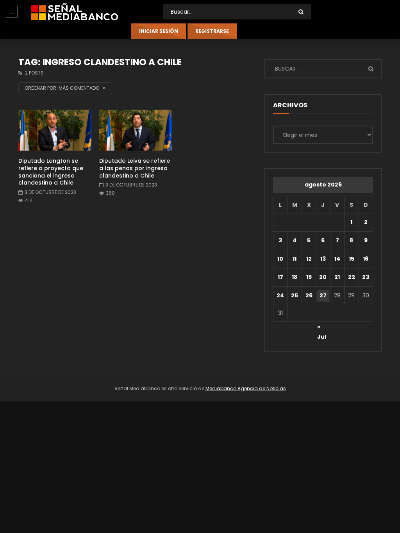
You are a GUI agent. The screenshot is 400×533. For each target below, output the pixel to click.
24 (280, 295)
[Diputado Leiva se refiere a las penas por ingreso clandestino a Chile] (135, 130)
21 (337, 277)
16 (365, 259)
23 (365, 277)
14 (337, 259)
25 (294, 295)
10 (280, 259)
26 (308, 295)
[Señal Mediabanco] (74, 11)
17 (280, 277)
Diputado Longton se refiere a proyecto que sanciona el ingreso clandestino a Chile (50, 172)
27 (323, 295)
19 (309, 277)
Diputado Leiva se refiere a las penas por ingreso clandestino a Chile (134, 168)
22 (351, 277)
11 (294, 259)
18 (294, 277)
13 (323, 259)
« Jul (321, 328)
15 (351, 259)
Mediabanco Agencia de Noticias (245, 388)
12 (309, 259)
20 (323, 277)
